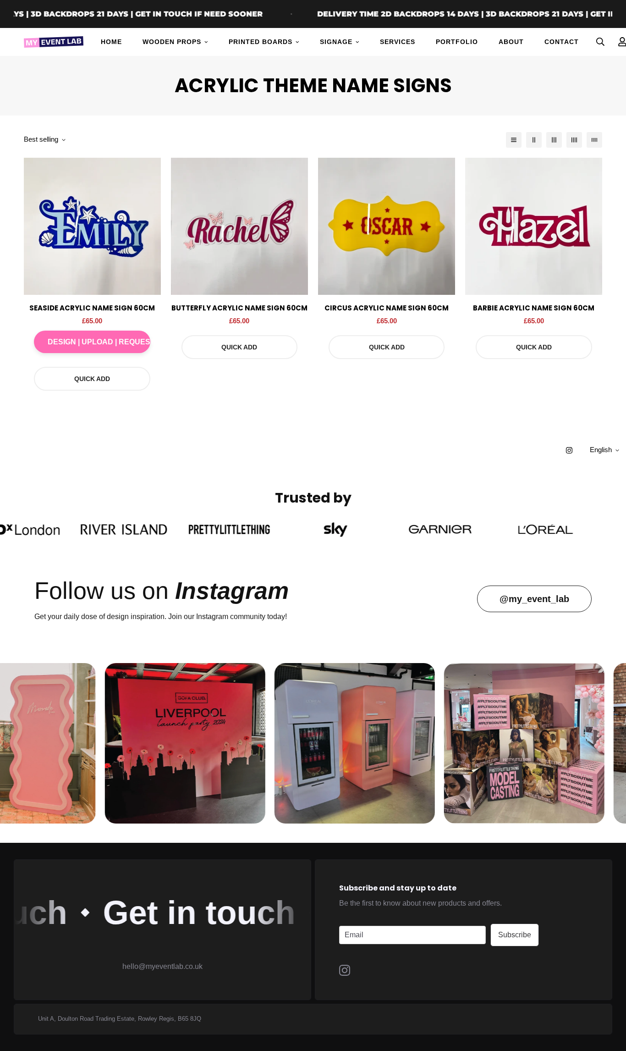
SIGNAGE (336, 41)
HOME (111, 41)
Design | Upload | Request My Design (99, 342)
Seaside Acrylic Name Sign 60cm (92, 308)
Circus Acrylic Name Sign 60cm (386, 308)
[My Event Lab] (53, 42)
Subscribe (514, 935)
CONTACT (561, 41)
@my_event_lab (534, 599)
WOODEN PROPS (172, 41)
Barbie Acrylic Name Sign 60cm (533, 308)
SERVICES (397, 41)
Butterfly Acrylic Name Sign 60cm (239, 308)
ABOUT (511, 41)
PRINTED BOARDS (260, 41)
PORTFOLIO (457, 41)
